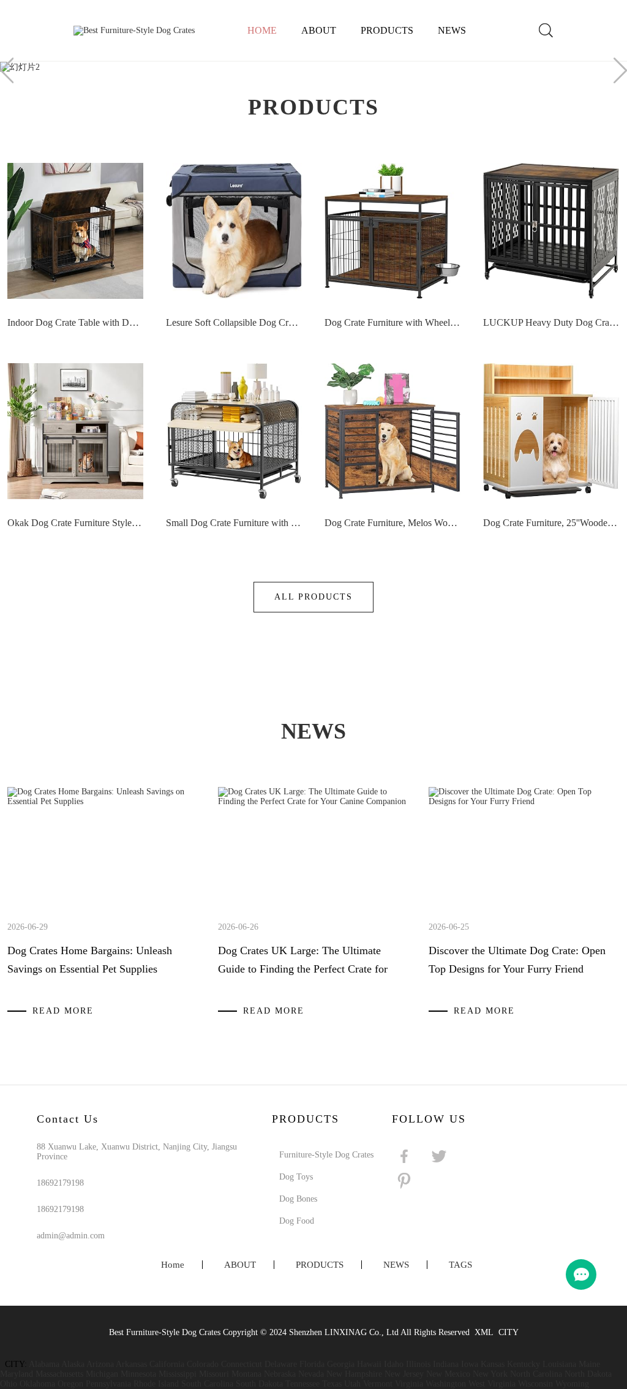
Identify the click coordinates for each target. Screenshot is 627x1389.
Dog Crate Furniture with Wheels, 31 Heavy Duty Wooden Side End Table (392, 322)
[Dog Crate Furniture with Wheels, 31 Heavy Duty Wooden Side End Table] (392, 231)
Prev (6, 70)
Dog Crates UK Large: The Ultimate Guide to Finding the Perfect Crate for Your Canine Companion (303, 968)
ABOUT (318, 30)
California (166, 1364)
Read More (63, 1010)
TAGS (460, 1264)
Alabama (44, 1364)
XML (484, 1332)
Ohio (8, 1383)
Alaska (72, 1364)
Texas (332, 1383)
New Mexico (448, 1374)
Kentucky (523, 1364)
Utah (352, 1383)
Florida (312, 1364)
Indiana (446, 1364)
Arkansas (131, 1364)
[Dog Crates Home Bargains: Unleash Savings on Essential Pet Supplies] (102, 801)
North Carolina (536, 1374)
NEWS (452, 30)
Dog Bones (298, 1198)
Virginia (409, 1383)
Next (620, 70)
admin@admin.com (71, 1235)
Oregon (70, 1383)
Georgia (341, 1364)
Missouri (214, 1374)
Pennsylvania (108, 1383)
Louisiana (559, 1364)
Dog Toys (296, 1176)
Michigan (102, 1374)
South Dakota (259, 1383)
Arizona (100, 1364)
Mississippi (178, 1374)
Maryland (16, 1374)
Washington (446, 1383)
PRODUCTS (387, 30)
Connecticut (241, 1364)
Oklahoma (37, 1383)
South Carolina (207, 1383)
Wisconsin (535, 1383)
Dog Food (296, 1220)
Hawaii (369, 1364)
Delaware (281, 1364)
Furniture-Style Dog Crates (326, 1154)
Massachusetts (59, 1374)
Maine (589, 1364)
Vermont (377, 1383)
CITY (508, 1332)
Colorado (203, 1364)
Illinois (418, 1364)
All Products (313, 596)
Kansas (493, 1364)
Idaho (394, 1364)
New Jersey (404, 1374)
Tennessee (302, 1383)
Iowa (469, 1364)
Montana (246, 1374)
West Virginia (492, 1383)
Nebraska (280, 1374)
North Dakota (588, 1374)
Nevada (311, 1374)
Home (262, 30)
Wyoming (572, 1383)
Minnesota (138, 1374)
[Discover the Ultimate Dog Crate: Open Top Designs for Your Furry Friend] (524, 801)
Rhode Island (156, 1383)
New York (490, 1374)
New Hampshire (354, 1374)
